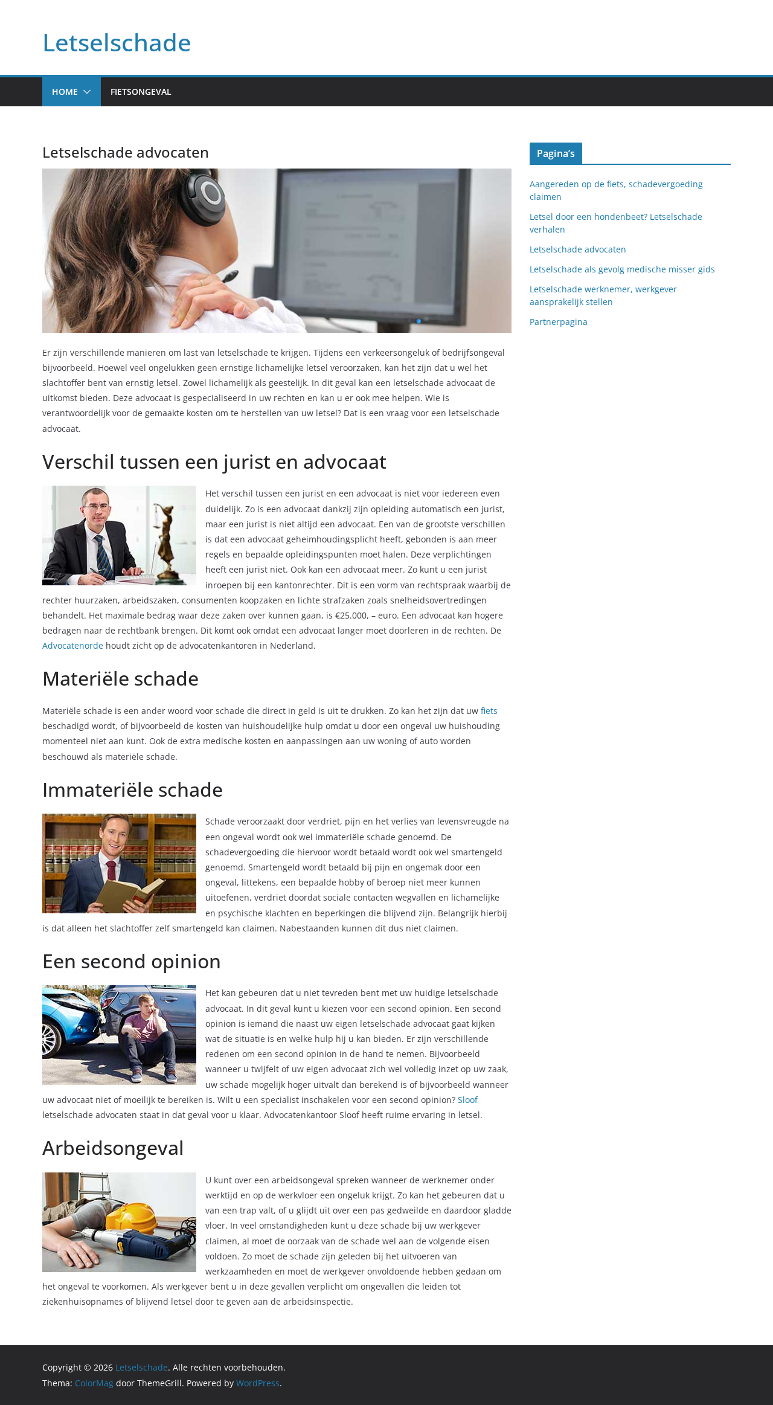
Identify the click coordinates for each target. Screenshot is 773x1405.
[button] (84, 91)
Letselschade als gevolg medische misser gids (622, 269)
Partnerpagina (559, 321)
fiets (489, 710)
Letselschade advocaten (578, 249)
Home (65, 91)
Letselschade (116, 42)
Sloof (468, 1099)
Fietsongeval (141, 91)
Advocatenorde (72, 645)
